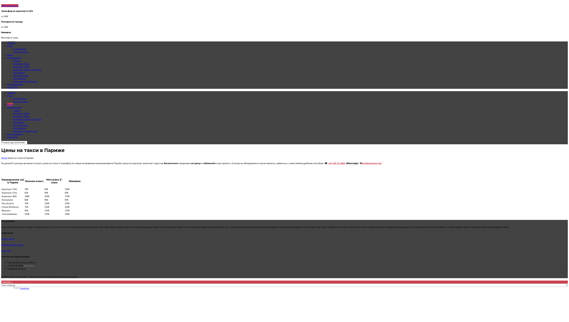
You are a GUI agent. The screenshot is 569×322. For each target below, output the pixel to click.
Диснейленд (19, 78)
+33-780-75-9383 (336, 163)
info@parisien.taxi (372, 163)
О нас (10, 45)
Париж (16, 60)
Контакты (12, 87)
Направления (14, 57)
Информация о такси (12, 244)
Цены (10, 54)
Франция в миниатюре (25, 81)
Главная (11, 42)
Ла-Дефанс (19, 72)
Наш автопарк (20, 51)
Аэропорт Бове (21, 63)
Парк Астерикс (21, 75)
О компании (19, 48)
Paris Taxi (6, 250)
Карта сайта (7, 238)
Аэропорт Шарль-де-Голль (27, 69)
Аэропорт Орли (21, 66)
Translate (24, 288)
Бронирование (15, 84)
